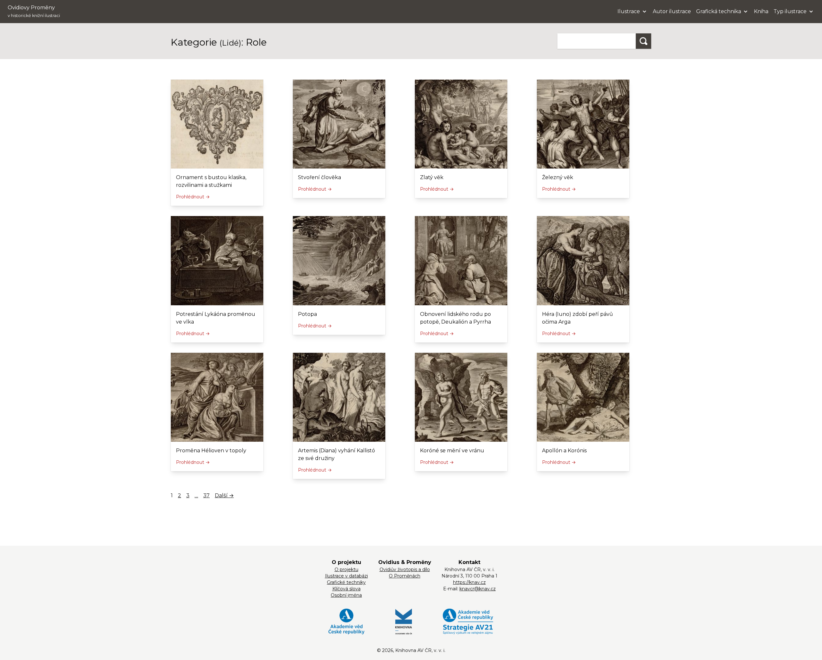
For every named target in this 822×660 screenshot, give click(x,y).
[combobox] (596, 41)
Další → (224, 495)
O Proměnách (404, 576)
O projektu (346, 569)
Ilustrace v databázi (346, 576)
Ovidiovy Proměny (34, 11)
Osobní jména (346, 595)
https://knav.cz (469, 582)
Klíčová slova (346, 589)
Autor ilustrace (672, 11)
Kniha (761, 11)
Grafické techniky (346, 582)
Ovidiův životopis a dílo (405, 569)
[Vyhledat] (643, 41)
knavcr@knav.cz (477, 589)
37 (206, 495)
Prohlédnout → (193, 197)
